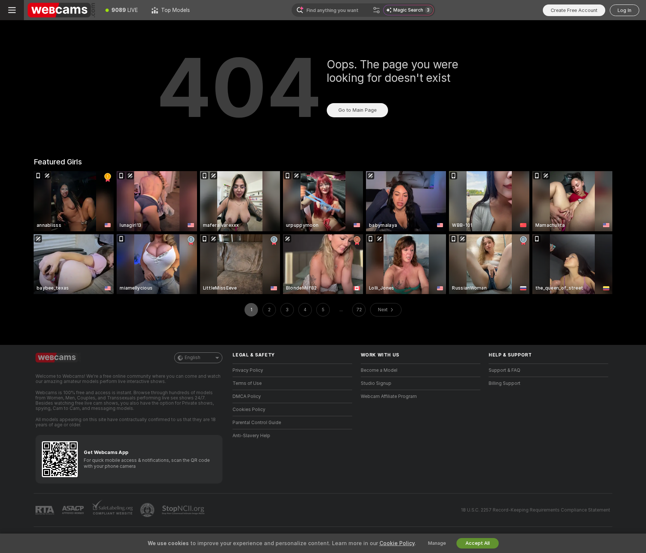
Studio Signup (376, 383)
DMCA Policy (247, 396)
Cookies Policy (249, 409)
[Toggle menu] (12, 10)
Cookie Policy (397, 543)
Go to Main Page (357, 110)
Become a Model (379, 370)
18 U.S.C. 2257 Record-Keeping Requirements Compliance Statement (535, 510)
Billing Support (504, 383)
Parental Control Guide (257, 422)
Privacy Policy (248, 370)
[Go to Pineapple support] (148, 510)
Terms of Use (247, 383)
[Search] (376, 10)
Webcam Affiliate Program (389, 396)
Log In (624, 10)
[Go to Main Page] (61, 10)
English (192, 357)
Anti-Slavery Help (251, 435)
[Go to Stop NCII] (184, 510)
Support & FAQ (504, 370)
